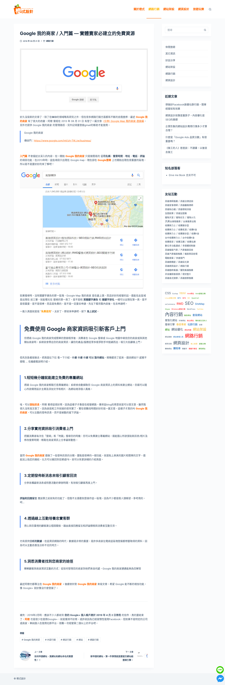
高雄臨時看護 (171, 270)
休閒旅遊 (170, 46)
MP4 (184, 298)
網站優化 (177, 329)
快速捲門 (180, 258)
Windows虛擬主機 (178, 309)
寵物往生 (180, 217)
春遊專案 (181, 324)
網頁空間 (168, 344)
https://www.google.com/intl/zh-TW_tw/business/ (62, 140)
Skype (167, 309)
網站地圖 (188, 330)
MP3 (179, 298)
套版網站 (197, 315)
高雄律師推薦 (171, 201)
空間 (200, 325)
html (183, 293)
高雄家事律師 (171, 205)
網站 (80, 639)
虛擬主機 (202, 344)
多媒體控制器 (188, 245)
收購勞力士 (170, 225)
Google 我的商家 (31, 639)
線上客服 (194, 344)
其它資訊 (170, 53)
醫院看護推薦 (186, 270)
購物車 (177, 348)
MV (189, 298)
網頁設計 (183, 9)
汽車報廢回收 (186, 249)
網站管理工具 (178, 337)
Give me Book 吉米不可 (182, 175)
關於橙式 (139, 9)
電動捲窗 (169, 258)
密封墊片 (186, 274)
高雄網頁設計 (171, 266)
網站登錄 (168, 337)
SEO (189, 303)
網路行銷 (153, 9)
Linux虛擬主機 (170, 298)
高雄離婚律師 (186, 205)
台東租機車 (175, 221)
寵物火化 (191, 217)
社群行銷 (192, 324)
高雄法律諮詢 (186, 201)
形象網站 (182, 321)
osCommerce (170, 304)
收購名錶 (191, 241)
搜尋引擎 (170, 324)
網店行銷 (66, 639)
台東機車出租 (189, 221)
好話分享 (170, 60)
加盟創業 (169, 213)
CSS (168, 293)
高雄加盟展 (181, 213)
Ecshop (175, 294)
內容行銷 (50, 639)
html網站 (190, 294)
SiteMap (199, 303)
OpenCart (195, 298)
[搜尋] (210, 9)
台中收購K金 (188, 237)
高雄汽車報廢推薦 (173, 253)
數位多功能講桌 (172, 245)
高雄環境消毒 (184, 209)
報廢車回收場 (191, 253)
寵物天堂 (169, 217)
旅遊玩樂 (198, 9)
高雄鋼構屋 (170, 262)
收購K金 (193, 229)
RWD (180, 304)
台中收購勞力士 (172, 237)
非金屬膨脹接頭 (172, 274)
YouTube (200, 309)
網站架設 (168, 9)
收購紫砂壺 (183, 225)
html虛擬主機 (200, 294)
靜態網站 (202, 349)
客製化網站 (171, 320)
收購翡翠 (169, 241)
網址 (167, 329)
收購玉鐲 (180, 241)
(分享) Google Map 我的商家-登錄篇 (123, 121)
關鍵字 (184, 349)
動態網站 (187, 315)
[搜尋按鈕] (205, 30)
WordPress (191, 309)
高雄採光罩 (183, 262)
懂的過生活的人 (201, 321)
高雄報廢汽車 (171, 249)
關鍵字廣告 (193, 349)
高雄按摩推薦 (186, 278)
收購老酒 (182, 229)
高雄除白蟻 (170, 209)
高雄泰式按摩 (171, 278)
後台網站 (190, 321)
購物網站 (168, 349)
